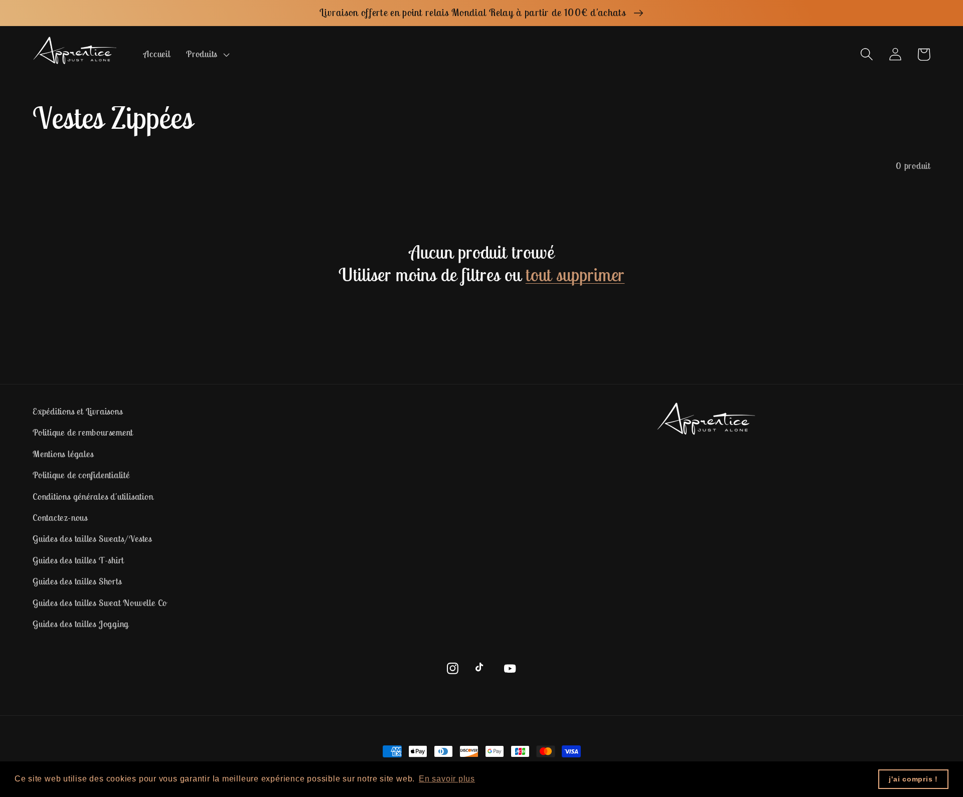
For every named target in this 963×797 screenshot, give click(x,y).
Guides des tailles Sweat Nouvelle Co (100, 603)
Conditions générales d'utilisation (93, 496)
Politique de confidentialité (81, 475)
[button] (206, 54)
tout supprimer (575, 274)
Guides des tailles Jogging (81, 624)
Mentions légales (63, 454)
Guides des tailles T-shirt (78, 560)
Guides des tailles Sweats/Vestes (92, 538)
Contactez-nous (60, 517)
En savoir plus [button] (447, 778)
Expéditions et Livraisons (78, 411)
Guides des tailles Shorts (77, 581)
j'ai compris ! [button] (913, 779)
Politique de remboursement (83, 432)
